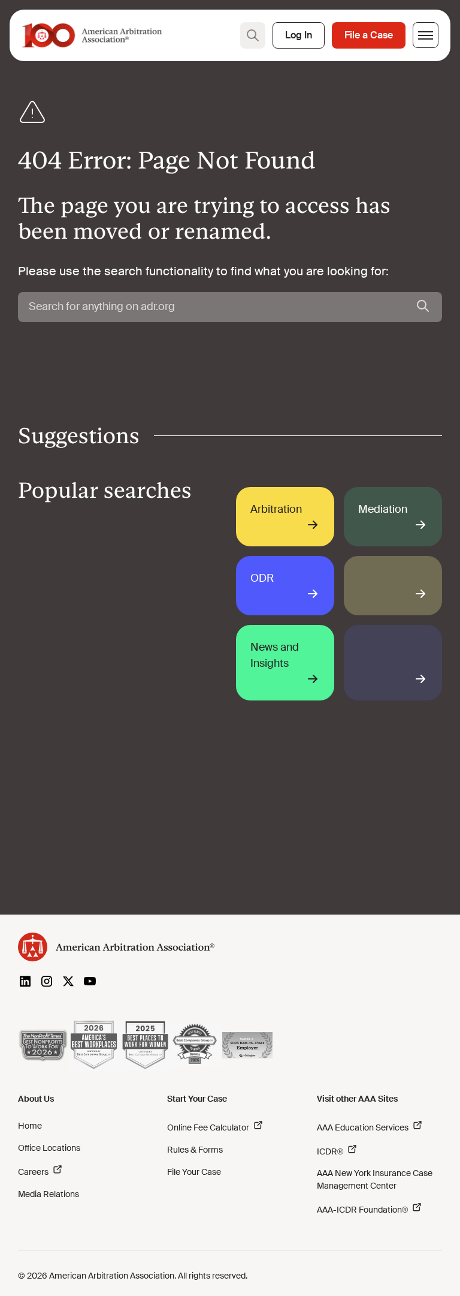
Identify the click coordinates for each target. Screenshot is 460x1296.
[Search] (422, 306)
